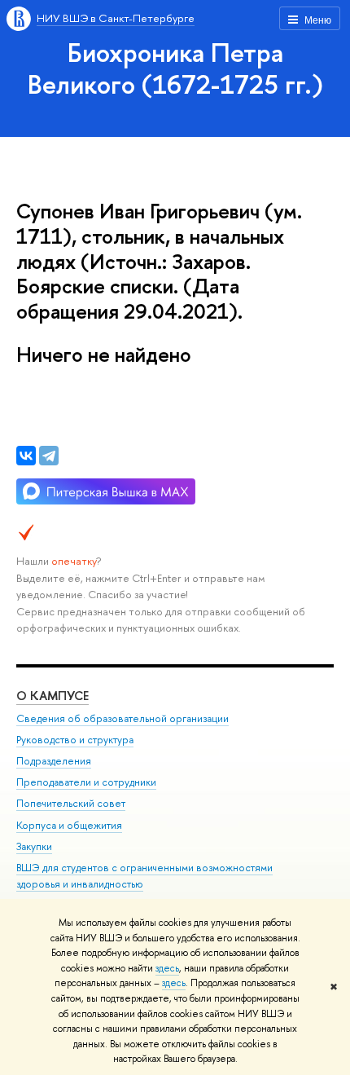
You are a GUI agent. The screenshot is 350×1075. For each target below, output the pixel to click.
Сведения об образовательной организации (122, 718)
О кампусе (52, 695)
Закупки (34, 846)
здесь (167, 968)
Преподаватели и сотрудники (86, 782)
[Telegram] (49, 455)
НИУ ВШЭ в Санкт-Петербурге (116, 18)
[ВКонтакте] (26, 455)
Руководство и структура (74, 740)
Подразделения (53, 761)
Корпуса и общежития (69, 825)
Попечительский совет (70, 803)
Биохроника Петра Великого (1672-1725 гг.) (175, 68)
